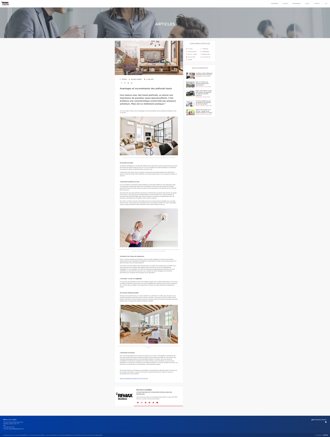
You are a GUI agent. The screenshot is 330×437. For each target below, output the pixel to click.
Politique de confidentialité (66, 435)
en (326, 3)
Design (124, 79)
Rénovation (206, 54)
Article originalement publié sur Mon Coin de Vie (134, 378)
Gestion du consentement (95, 435)
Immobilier (205, 51)
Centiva (325, 435)
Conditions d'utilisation (81, 435)
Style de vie (206, 57)
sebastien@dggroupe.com (16, 428)
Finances (205, 49)
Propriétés (274, 3)
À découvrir (192, 51)
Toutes (190, 49)
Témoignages (296, 3)
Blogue (285, 3)
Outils (307, 3)
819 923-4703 (10, 427)
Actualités (191, 57)
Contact (317, 3)
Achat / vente (192, 54)
